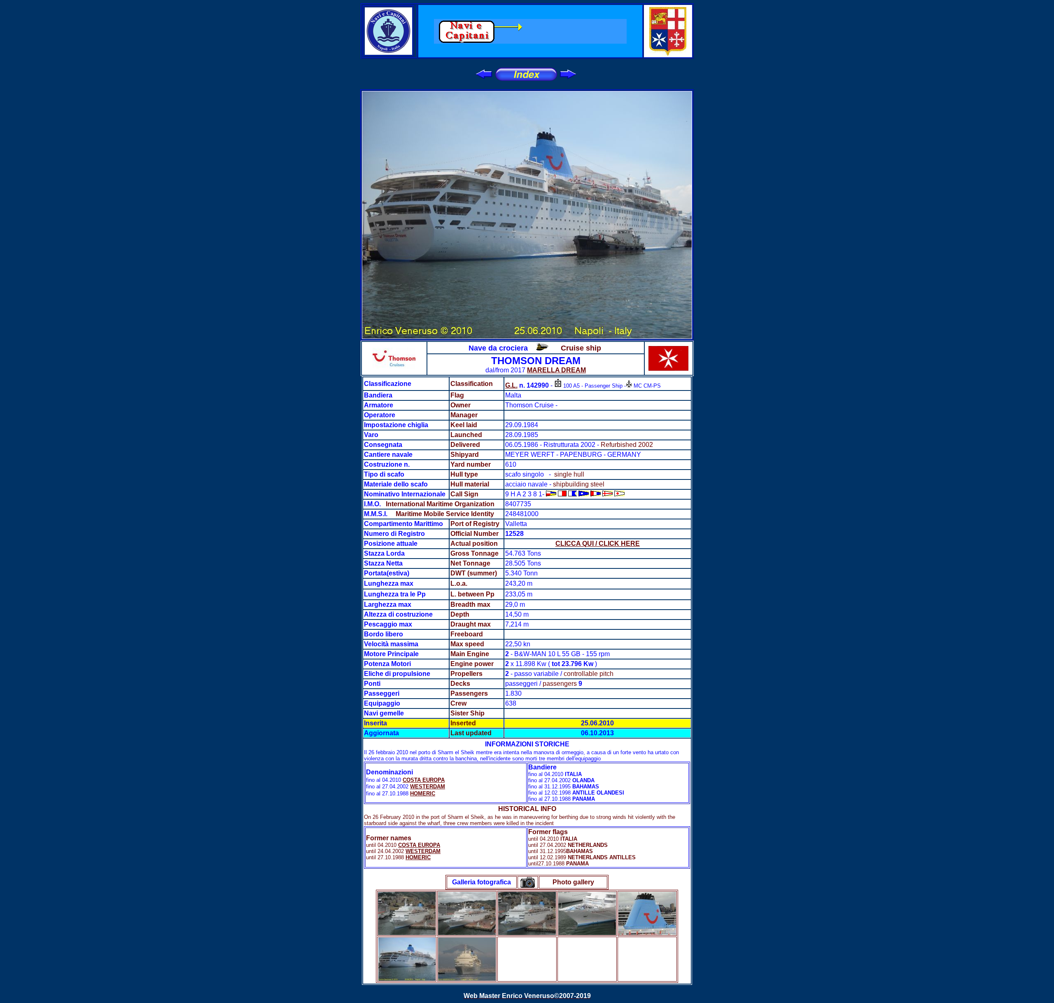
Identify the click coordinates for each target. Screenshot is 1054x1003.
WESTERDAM (427, 786)
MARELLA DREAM (556, 370)
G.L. (511, 385)
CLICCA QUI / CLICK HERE (597, 543)
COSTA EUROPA (424, 780)
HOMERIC (422, 793)
